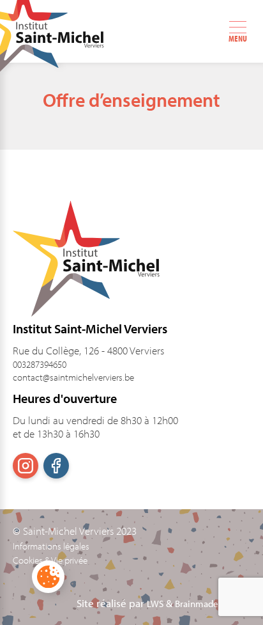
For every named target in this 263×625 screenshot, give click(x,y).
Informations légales (51, 546)
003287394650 (39, 364)
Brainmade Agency (212, 603)
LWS (155, 603)
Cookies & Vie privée (50, 560)
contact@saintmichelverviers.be (73, 377)
